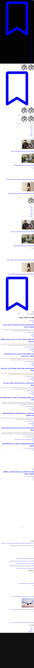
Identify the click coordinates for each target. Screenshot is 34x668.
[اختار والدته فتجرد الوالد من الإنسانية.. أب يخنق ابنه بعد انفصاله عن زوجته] (31, 320)
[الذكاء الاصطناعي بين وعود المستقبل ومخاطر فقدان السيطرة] (28, 581)
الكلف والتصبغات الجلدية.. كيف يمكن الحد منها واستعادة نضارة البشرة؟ (25, 568)
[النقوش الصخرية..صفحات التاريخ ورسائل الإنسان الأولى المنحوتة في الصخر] (28, 177)
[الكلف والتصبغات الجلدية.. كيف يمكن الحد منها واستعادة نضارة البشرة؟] (22, 565)
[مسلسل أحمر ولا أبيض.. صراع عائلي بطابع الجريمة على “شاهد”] (28, 148)
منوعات (33, 322)
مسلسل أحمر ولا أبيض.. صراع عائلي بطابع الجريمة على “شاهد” (22, 151)
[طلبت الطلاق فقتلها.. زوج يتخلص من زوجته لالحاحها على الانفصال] (24, 439)
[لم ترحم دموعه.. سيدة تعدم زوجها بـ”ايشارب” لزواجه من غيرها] (31, 379)
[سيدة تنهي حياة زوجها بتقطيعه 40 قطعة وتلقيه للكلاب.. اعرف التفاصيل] (31, 409)
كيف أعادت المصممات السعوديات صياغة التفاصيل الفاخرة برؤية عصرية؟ (21, 193)
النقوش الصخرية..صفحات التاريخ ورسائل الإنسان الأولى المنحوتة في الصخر (20, 179)
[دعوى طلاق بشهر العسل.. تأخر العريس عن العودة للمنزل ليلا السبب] (31, 393)
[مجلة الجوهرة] (30, 70)
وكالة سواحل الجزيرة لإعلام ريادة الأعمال (13, 666)
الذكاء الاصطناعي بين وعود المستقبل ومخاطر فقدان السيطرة (26, 583)
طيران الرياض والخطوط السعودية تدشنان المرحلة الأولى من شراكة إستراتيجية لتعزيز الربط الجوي (22, 609)
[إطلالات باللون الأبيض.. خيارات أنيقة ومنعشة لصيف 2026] (28, 163)
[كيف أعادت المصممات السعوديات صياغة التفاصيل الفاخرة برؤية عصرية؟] (28, 191)
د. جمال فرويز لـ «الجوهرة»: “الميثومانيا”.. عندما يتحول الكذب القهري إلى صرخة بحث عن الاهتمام (22, 545)
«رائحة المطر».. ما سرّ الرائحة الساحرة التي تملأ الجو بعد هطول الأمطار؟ (25, 558)
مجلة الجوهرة (29, 332)
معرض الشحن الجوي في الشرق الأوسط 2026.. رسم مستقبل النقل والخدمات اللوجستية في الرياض (22, 622)
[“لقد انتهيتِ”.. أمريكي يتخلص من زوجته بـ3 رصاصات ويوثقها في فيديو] (32, 335)
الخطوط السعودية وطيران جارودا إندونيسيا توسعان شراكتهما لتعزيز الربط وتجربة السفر (23, 596)
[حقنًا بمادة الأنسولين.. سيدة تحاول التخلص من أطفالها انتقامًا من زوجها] (17, 467)
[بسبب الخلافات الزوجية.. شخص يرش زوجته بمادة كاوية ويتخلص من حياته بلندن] (31, 349)
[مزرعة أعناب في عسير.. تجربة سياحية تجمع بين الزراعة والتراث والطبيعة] (22, 561)
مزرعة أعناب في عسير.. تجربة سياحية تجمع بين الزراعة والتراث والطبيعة (25, 563)
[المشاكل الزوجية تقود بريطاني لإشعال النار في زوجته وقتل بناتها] (32, 364)
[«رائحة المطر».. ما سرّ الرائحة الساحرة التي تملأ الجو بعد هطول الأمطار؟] (28, 556)
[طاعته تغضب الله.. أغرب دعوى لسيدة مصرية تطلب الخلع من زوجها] (31, 423)
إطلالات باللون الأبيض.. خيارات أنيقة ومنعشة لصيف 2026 (23, 165)
